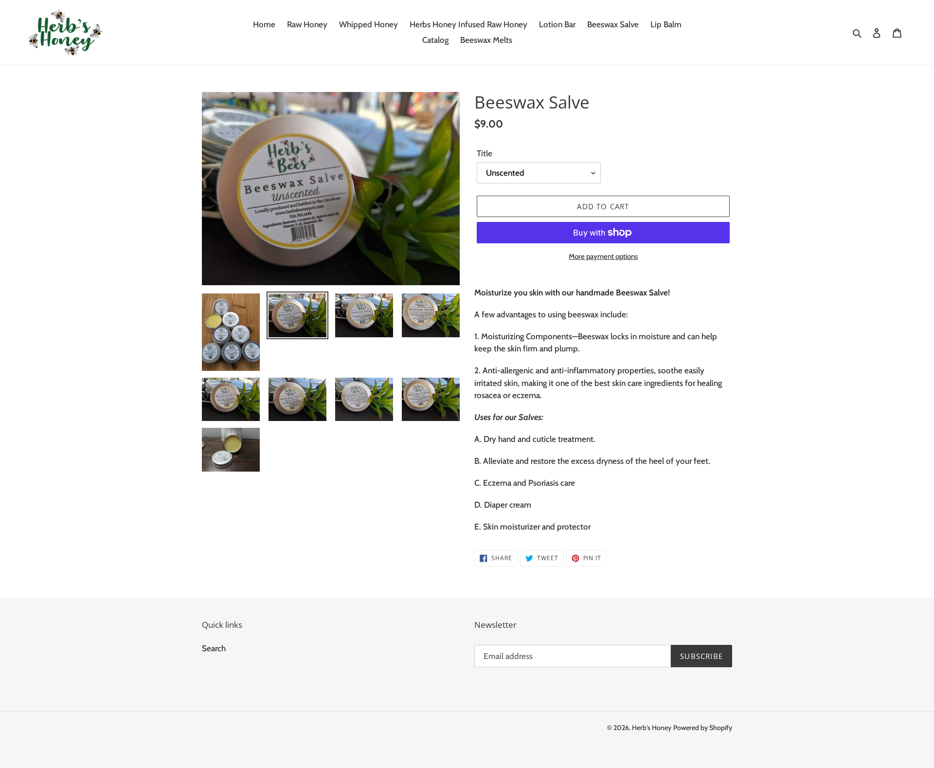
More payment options (603, 256)
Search (214, 648)
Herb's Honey (651, 727)
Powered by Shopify (702, 727)
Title (484, 153)
